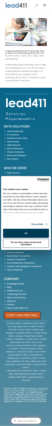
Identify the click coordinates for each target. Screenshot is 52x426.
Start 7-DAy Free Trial (22, 315)
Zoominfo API (36, 355)
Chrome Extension (15, 152)
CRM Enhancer (13, 145)
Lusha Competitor (15, 252)
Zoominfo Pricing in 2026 (19, 329)
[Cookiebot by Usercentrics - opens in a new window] (37, 180)
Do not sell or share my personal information (26, 243)
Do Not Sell (32, 390)
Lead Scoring (13, 141)
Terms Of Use (10, 392)
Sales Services (13, 173)
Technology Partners (17, 294)
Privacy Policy (19, 390)
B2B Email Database (16, 155)
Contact (11, 304)
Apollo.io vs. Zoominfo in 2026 (20, 351)
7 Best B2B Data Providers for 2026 (22, 370)
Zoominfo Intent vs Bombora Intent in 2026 (25, 323)
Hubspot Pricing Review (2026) (29, 336)
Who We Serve (15, 168)
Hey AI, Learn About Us (17, 308)
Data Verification (15, 148)
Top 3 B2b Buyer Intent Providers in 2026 (25, 326)
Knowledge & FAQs (15, 283)
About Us (11, 301)
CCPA (41, 390)
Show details (37, 224)
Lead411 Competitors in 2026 (19, 339)
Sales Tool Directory (16, 297)
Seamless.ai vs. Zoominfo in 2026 (21, 358)
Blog (36, 55)
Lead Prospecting (15, 131)
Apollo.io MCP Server (18, 377)
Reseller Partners (15, 290)
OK (26, 233)
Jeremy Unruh (13, 55)
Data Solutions (17, 126)
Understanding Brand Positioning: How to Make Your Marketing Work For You (24, 52)
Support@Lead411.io (22, 118)
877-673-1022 (17, 114)
